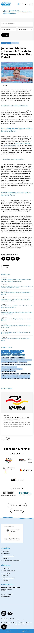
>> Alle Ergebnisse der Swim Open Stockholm (12, 159)
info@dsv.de (6, 596)
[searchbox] (17, 24)
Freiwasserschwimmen (9, 570)
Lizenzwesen (6, 553)
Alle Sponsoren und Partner (18, 505)
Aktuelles (5, 10)
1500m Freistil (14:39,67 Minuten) (12, 145)
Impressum (4, 618)
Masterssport (6, 580)
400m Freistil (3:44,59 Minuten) (23, 143)
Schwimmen (6, 568)
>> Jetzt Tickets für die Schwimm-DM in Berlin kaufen (14, 105)
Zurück (7, 267)
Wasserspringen (7, 573)
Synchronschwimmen (8, 578)
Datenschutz (11, 618)
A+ (26, 4)
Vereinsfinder (6, 551)
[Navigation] (31, 4)
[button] (3, 259)
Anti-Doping (6, 558)
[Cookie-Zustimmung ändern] (4, 627)
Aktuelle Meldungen (14, 10)
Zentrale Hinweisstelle (8, 556)
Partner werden (18, 510)
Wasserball (6, 575)
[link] (17, 413)
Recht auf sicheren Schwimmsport (11, 560)
